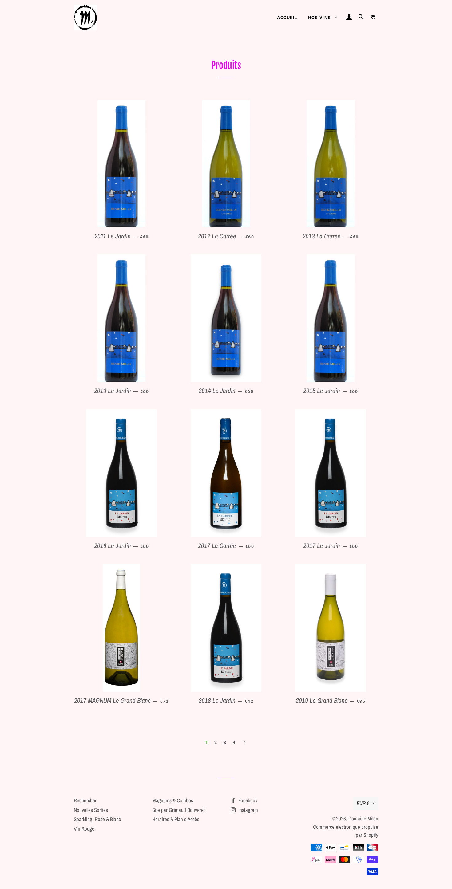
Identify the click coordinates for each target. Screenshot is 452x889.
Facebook (247, 800)
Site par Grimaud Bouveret (178, 809)
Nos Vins (320, 17)
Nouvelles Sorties (91, 809)
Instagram (247, 809)
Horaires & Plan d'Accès (175, 819)
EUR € (363, 803)
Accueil (287, 17)
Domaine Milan (363, 818)
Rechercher (85, 800)
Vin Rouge (84, 828)
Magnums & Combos (172, 800)
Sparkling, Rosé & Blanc (97, 819)
